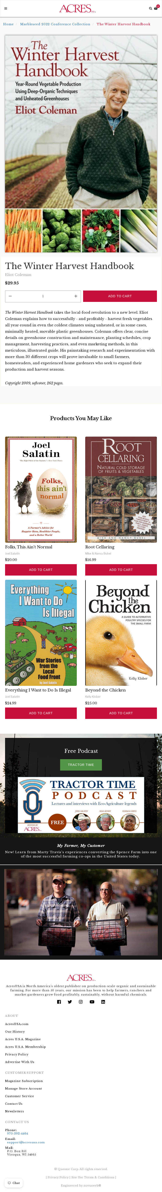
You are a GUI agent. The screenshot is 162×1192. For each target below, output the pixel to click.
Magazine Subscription (24, 1081)
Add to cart (41, 570)
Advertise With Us (19, 1062)
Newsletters (14, 1111)
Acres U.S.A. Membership (25, 1047)
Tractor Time (81, 765)
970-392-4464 (17, 1133)
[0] (156, 8)
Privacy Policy (16, 1054)
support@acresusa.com (26, 1142)
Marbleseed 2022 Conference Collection (55, 24)
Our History (15, 1031)
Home (8, 24)
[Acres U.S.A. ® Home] (77, 8)
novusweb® (92, 1185)
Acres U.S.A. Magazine (23, 1039)
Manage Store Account (23, 1088)
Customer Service (19, 1096)
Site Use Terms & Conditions (92, 1177)
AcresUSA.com (16, 1024)
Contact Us (14, 1104)
